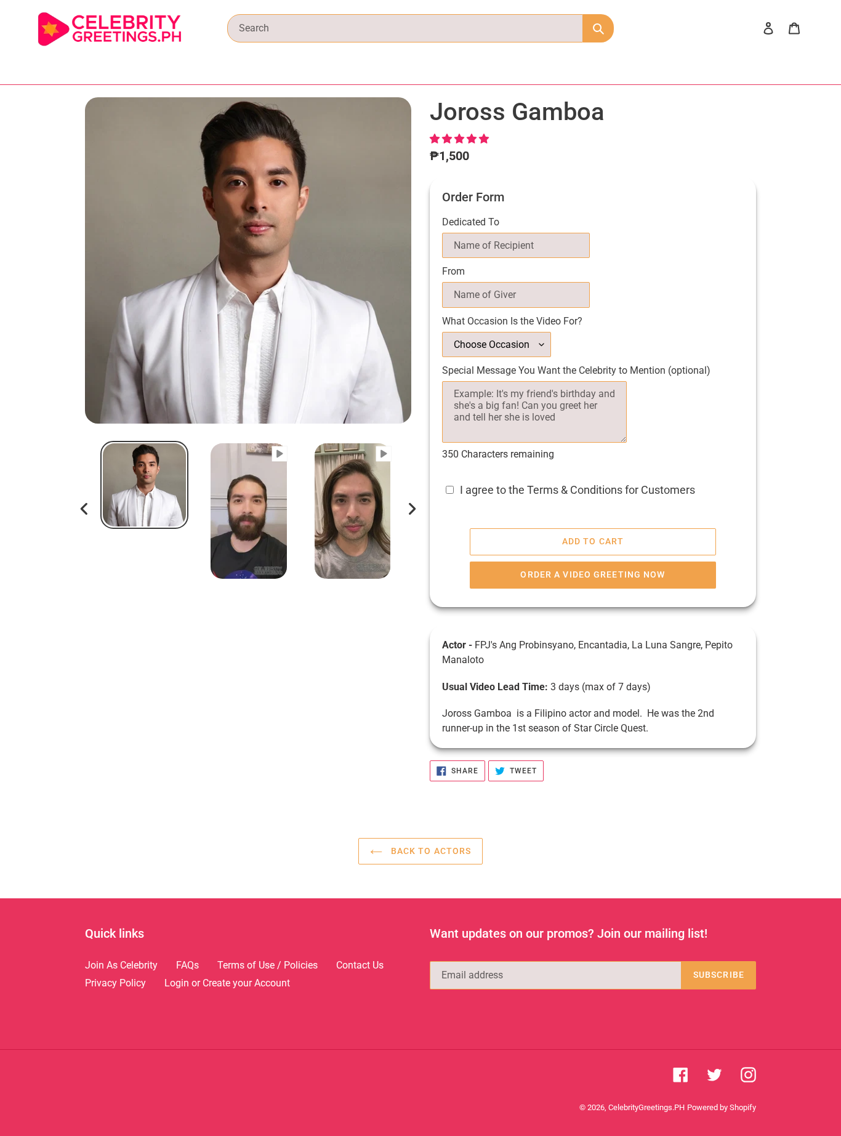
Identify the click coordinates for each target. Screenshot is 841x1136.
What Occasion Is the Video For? (512, 321)
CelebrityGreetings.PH (646, 1107)
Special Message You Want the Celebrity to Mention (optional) (576, 370)
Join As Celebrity (121, 965)
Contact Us (360, 965)
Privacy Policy (115, 983)
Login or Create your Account (227, 983)
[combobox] (405, 28)
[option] (144, 485)
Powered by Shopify (721, 1107)
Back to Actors (430, 851)
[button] (460, 139)
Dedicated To (470, 222)
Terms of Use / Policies (267, 965)
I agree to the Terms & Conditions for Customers (577, 490)
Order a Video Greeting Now (592, 574)
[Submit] (598, 28)
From (453, 271)
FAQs (187, 965)
